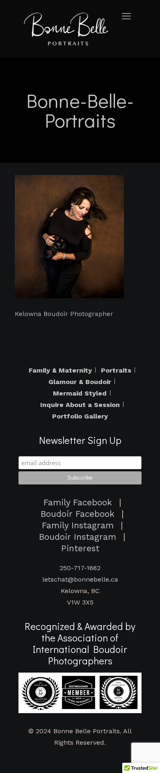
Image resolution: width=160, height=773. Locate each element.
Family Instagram (78, 525)
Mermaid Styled (80, 393)
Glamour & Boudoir (79, 382)
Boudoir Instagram (77, 537)
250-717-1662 (80, 568)
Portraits (116, 370)
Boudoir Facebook (77, 514)
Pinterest (80, 548)
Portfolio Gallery (80, 416)
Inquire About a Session (80, 405)
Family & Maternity (60, 370)
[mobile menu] (128, 16)
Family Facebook (77, 502)
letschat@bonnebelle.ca (80, 579)
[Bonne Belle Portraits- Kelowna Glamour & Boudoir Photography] (67, 28)
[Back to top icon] (148, 759)
